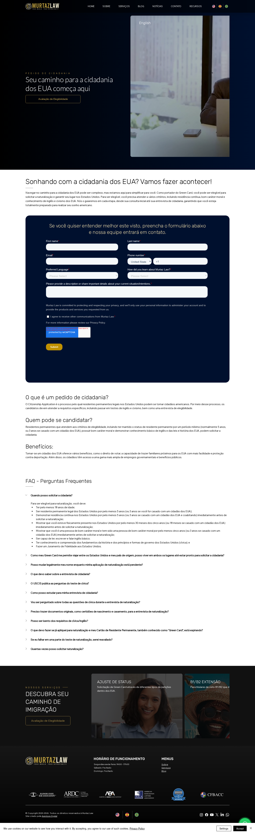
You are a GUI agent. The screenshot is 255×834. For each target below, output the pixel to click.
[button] (193, 6)
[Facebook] (207, 729)
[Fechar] (251, 828)
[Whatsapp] (227, 729)
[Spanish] (220, 6)
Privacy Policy (137, 828)
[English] (213, 6)
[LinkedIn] (222, 729)
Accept (240, 828)
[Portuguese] (226, 6)
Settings (223, 828)
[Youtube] (212, 729)
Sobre (165, 678)
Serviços (166, 682)
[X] (217, 729)
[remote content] (127, 211)
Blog (164, 685)
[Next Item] (221, 43)
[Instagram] (201, 729)
